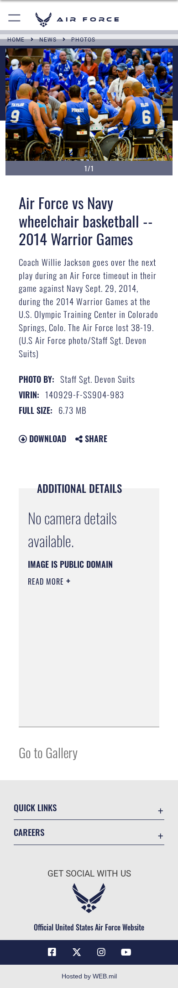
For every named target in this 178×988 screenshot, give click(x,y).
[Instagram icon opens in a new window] (101, 952)
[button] (15, 19)
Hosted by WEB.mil (89, 976)
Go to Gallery (48, 752)
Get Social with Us (89, 873)
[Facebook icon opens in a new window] (52, 952)
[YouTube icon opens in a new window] (126, 952)
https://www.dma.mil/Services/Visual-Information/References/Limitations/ (83, 710)
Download (46, 438)
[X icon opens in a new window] (77, 952)
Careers (29, 832)
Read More (47, 581)
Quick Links (35, 807)
